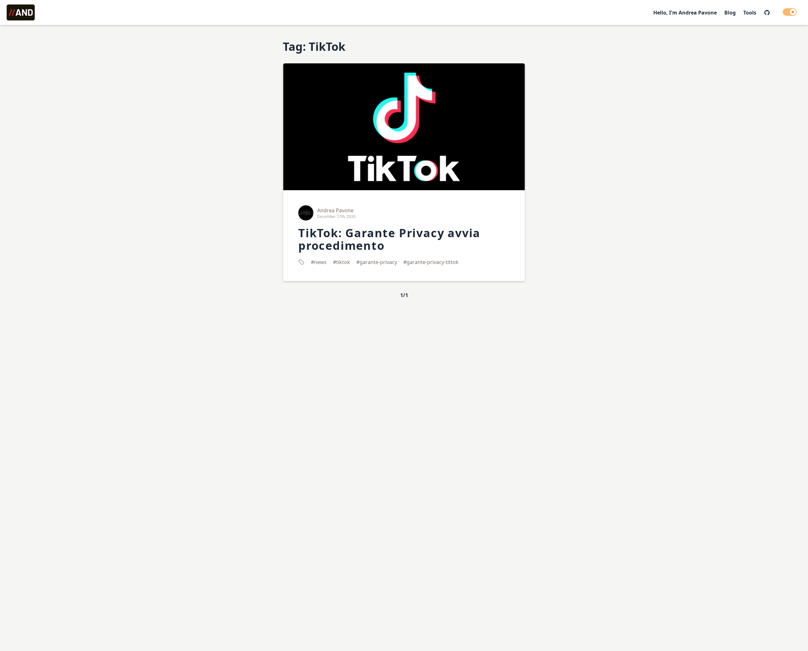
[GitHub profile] (767, 12)
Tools (749, 12)
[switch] (790, 12)
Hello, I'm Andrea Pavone (685, 12)
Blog (730, 12)
